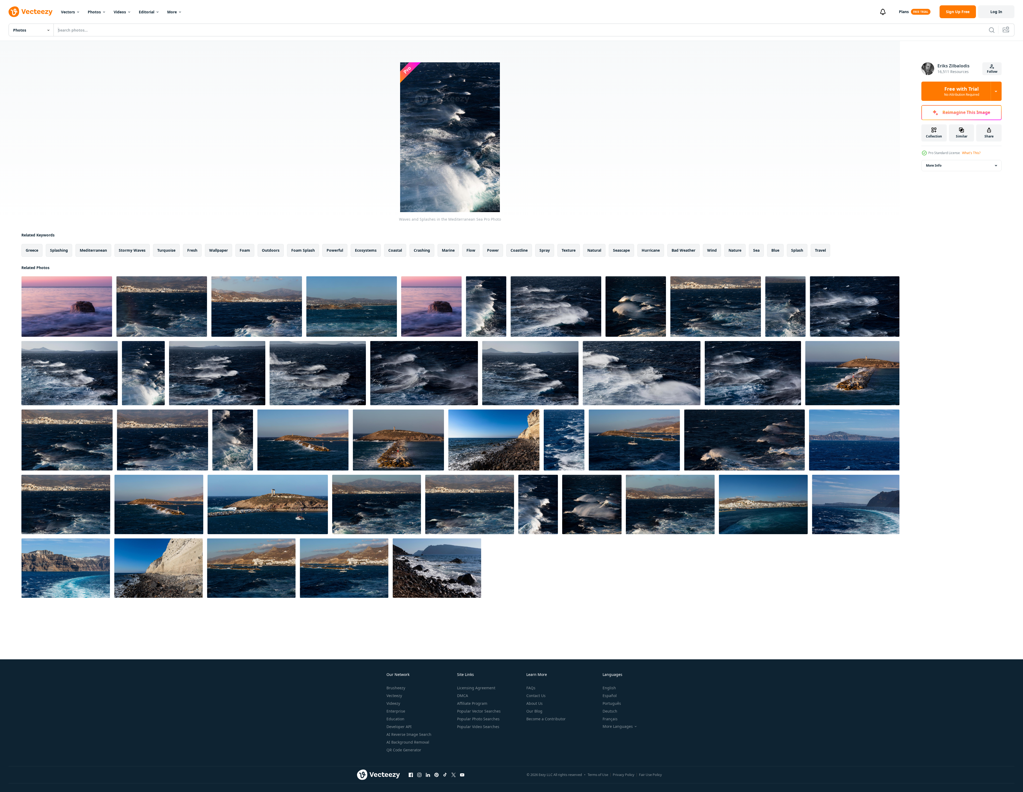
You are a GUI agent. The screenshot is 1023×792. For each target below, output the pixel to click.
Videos (120, 11)
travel (820, 250)
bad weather (683, 250)
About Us (534, 703)
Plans (904, 11)
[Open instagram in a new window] (419, 774)
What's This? (971, 153)
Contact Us (536, 695)
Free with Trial (961, 91)
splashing (59, 250)
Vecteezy (394, 695)
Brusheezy (395, 687)
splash (797, 250)
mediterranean (93, 250)
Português (612, 703)
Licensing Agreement (476, 687)
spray (544, 250)
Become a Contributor (546, 718)
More (172, 11)
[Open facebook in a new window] (411, 774)
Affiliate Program (472, 703)
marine (448, 250)
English (609, 687)
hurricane (651, 250)
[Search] (991, 30)
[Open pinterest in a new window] (436, 774)
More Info (933, 165)
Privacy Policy (623, 774)
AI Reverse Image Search (408, 734)
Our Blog (534, 711)
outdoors (270, 250)
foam (245, 250)
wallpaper (218, 250)
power (493, 250)
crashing (422, 250)
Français (610, 718)
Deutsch (610, 711)
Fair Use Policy (650, 774)
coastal (395, 250)
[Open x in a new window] (453, 774)
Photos (94, 11)
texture (569, 250)
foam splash (303, 250)
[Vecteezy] (30, 11)
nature (735, 250)
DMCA (462, 695)
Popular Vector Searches (479, 711)
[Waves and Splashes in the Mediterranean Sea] (66, 306)
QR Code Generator (403, 749)
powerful (335, 250)
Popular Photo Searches (478, 718)
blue (775, 250)
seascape (621, 250)
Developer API (399, 726)
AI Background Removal (407, 742)
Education (395, 718)
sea (756, 250)
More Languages (618, 726)
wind (712, 250)
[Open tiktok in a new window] (445, 774)
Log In (996, 11)
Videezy (393, 703)
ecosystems (366, 250)
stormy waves (132, 250)
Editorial (146, 11)
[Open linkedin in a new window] (428, 774)
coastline (519, 250)
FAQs (530, 687)
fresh (192, 250)
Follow (992, 71)
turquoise (166, 250)
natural (594, 250)
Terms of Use (598, 774)
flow (470, 250)
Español (610, 695)
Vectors (68, 11)
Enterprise (395, 711)
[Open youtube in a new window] (462, 774)
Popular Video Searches (478, 726)
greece (32, 250)
